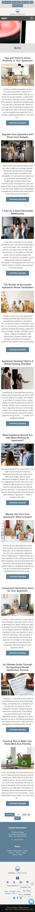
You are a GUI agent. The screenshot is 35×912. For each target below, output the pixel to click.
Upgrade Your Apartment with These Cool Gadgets (17, 135)
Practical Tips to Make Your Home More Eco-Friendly (17, 742)
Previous (10, 815)
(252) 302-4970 (18, 5)
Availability (16, 2)
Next (17, 818)
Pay (31, 2)
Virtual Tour (7, 2)
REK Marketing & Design (26, 909)
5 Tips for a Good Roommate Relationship (17, 212)
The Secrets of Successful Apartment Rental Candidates (17, 286)
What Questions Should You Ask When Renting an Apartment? (17, 438)
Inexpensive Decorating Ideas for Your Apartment (17, 589)
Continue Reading (17, 123)
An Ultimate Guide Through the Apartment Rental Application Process (17, 667)
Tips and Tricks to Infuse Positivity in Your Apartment (18, 59)
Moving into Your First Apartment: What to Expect (17, 515)
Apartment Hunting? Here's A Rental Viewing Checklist (17, 362)
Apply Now (25, 2)
